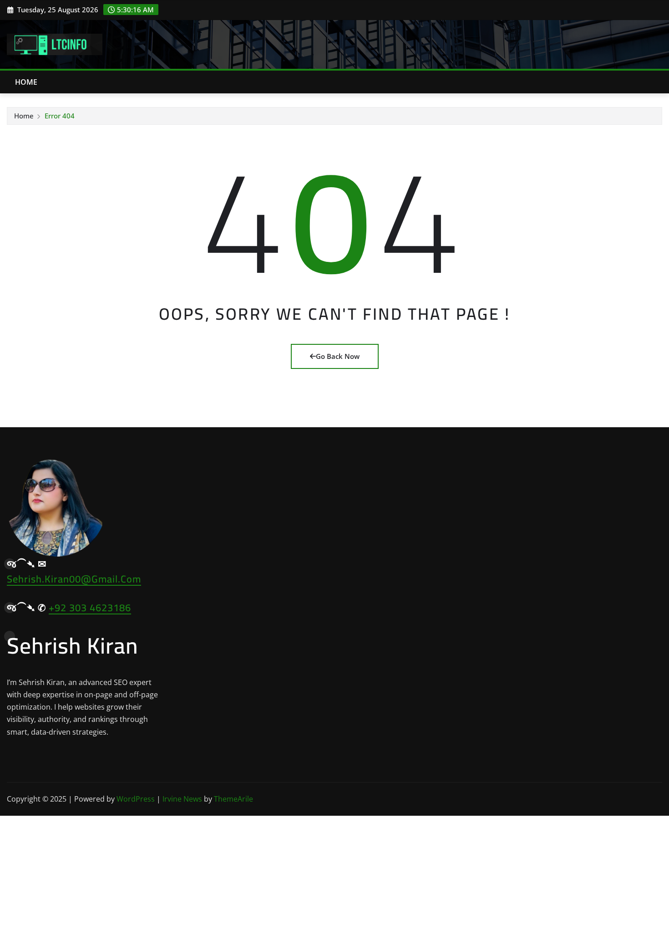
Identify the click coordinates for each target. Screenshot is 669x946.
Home (26, 82)
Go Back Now (338, 356)
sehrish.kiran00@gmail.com (74, 578)
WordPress (136, 799)
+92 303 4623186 (90, 607)
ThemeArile (233, 799)
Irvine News (182, 799)
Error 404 (60, 115)
